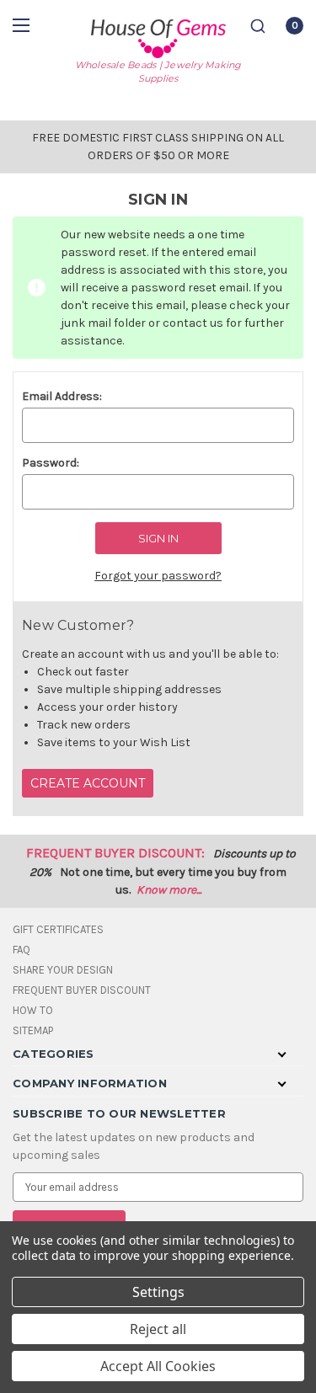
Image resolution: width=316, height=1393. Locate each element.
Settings (158, 1292)
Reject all (158, 1329)
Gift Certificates (58, 929)
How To (33, 1010)
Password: (50, 463)
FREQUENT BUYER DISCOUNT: (115, 853)
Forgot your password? (158, 575)
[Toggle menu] (23, 25)
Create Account (87, 783)
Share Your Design (63, 969)
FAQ (21, 949)
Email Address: (62, 396)
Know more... (169, 890)
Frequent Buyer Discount (82, 990)
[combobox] (258, 26)
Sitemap (33, 1030)
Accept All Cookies (158, 1366)
